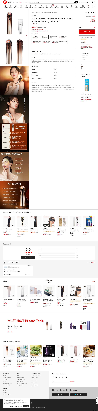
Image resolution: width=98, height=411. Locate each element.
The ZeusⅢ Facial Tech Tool (22, 229)
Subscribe (72, 381)
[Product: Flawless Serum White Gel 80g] (9, 291)
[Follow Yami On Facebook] (53, 377)
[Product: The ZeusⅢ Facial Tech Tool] (22, 221)
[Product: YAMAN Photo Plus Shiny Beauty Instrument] (36, 291)
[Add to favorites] (94, 16)
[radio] (36, 37)
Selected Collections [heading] (7, 383)
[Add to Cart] (13, 225)
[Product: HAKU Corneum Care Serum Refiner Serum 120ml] (76, 221)
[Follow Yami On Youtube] (59, 377)
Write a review (28, 257)
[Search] (76, 2)
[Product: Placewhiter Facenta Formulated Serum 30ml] (89, 221)
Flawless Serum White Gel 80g (8, 300)
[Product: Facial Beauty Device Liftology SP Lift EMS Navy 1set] (49, 291)
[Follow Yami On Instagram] (62, 377)
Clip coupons (92, 21)
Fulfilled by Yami (20, 377)
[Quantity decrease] (90, 27)
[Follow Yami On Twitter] (56, 377)
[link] (49, 325)
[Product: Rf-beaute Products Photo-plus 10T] (9, 221)
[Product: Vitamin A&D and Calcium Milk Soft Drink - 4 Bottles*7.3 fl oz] (22, 351)
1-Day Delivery (20, 385)
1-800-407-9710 (35, 382)
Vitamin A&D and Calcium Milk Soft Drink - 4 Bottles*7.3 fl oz (22, 360)
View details (84, 59)
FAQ (18, 375)
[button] (25, 2)
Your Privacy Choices (39, 407)
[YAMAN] (49, 281)
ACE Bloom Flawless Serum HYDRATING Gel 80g (21, 301)
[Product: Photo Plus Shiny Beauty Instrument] (76, 351)
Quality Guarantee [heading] (7, 377)
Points (4, 390)
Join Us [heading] (4, 381)
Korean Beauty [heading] (6, 385)
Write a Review (39, 23)
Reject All (20, 406)
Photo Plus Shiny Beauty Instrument (75, 360)
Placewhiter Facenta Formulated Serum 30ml (88, 230)
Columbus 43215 (86, 45)
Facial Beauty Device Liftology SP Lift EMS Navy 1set (48, 301)
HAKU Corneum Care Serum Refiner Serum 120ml (74, 231)
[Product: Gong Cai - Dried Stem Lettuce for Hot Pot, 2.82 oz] (36, 351)
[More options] (31, 274)
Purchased (11, 262)
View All (93, 281)
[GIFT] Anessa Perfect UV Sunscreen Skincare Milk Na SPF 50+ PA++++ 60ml (86, 96)
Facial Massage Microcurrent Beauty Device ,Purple (47, 360)
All (13, 2)
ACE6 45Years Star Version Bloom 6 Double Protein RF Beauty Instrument (9, 360)
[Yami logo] (7, 2)
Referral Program (6, 394)
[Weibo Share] (86, 13)
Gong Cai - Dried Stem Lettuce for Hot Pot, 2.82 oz (35, 360)
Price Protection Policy (22, 383)
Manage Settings (13, 406)
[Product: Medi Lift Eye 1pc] (49, 221)
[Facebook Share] (88, 13)
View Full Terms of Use (37, 91)
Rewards (5, 392)
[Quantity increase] (94, 27)
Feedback (33, 386)
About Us (5, 375)
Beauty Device (39, 12)
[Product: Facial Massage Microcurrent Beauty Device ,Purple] (49, 351)
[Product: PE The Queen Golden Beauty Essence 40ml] (62, 221)
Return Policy (20, 381)
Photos (17, 262)
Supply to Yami (35, 377)
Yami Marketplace (21, 379)
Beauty (16, 2)
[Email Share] (91, 13)
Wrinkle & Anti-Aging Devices (51, 12)
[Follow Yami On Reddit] (66, 377)
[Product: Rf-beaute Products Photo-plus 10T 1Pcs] (36, 221)
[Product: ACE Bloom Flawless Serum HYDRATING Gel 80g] (22, 291)
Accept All (26, 406)
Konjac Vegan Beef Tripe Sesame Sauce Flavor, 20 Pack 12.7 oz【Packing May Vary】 (88, 360)
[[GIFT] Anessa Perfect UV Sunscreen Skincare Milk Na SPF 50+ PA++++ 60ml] (87, 85)
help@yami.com (35, 384)
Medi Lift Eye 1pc (46, 229)
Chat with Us (94, 409)
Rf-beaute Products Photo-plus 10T (7, 230)
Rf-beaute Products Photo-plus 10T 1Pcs (34, 230)
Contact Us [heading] (5, 379)
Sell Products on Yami (36, 375)
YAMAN (34, 16)
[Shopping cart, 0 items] (92, 2)
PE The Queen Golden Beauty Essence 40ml (61, 230)
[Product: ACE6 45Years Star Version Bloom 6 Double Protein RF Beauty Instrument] (9, 351)
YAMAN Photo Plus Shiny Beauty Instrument (35, 300)
